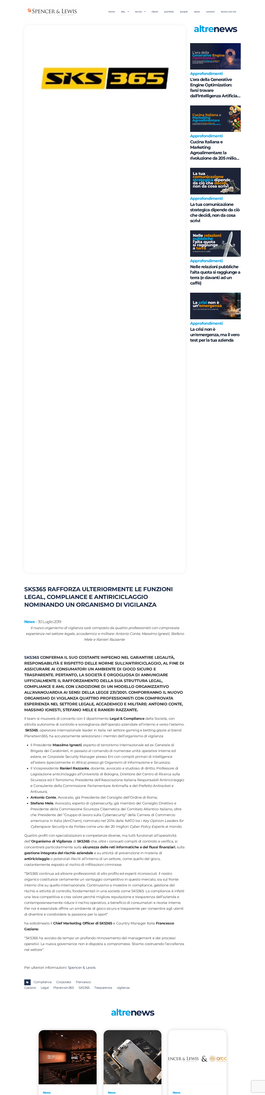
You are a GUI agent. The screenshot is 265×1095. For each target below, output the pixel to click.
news (197, 11)
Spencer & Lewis (82, 967)
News (29, 621)
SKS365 (31, 657)
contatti (210, 11)
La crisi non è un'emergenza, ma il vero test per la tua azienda (214, 335)
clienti (155, 11)
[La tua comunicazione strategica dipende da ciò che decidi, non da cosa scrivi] (215, 181)
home (111, 11)
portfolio (169, 11)
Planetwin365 (63, 988)
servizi (139, 11)
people (184, 11)
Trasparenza (103, 988)
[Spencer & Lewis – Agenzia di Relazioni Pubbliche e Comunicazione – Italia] (52, 12)
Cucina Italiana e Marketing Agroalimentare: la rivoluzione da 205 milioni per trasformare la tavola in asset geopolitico (215, 150)
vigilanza (123, 988)
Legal (45, 988)
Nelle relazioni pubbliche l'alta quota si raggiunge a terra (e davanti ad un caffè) (215, 275)
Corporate (63, 982)
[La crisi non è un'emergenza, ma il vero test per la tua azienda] (215, 306)
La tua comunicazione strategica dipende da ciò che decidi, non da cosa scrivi (215, 212)
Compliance (43, 982)
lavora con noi (228, 11)
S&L (123, 11)
